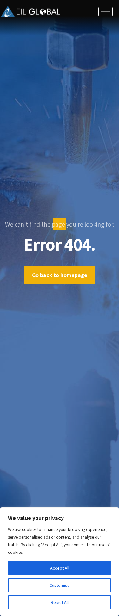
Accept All (59, 568)
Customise (60, 585)
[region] (59, 561)
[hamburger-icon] (105, 11)
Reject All (60, 602)
